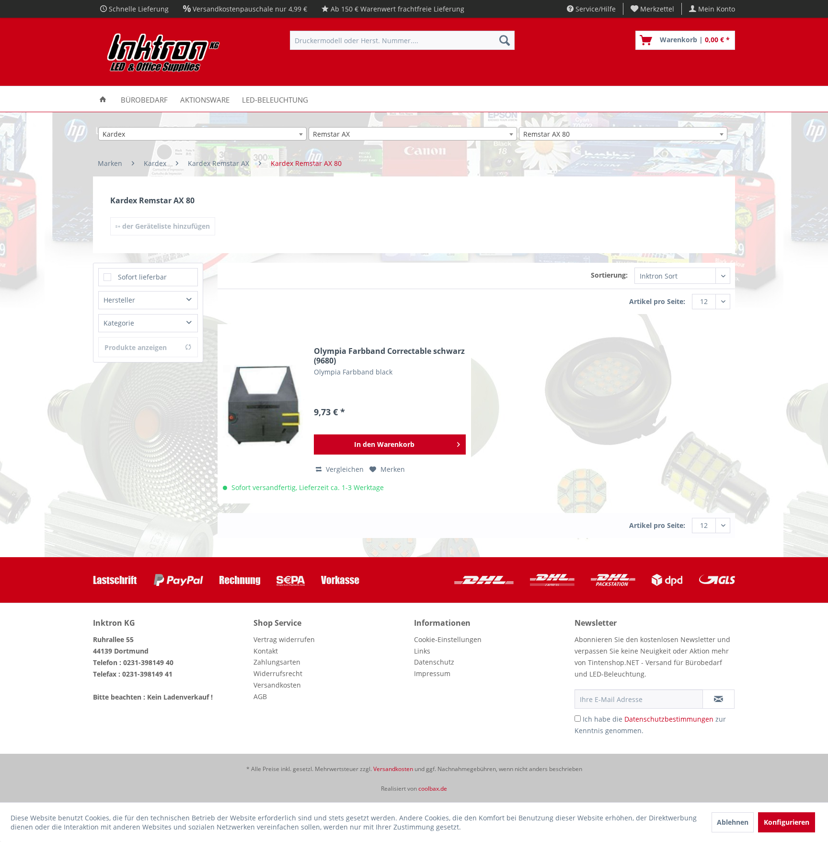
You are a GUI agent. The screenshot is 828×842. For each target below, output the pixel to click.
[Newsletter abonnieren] (718, 699)
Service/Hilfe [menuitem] (595, 8)
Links (422, 650)
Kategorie (119, 322)
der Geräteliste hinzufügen (165, 226)
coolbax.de (432, 788)
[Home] (103, 99)
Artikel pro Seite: (657, 301)
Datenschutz (434, 662)
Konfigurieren (786, 822)
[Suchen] (504, 40)
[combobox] (202, 133)
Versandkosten (277, 685)
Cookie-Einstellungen (448, 639)
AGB (260, 696)
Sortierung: (609, 275)
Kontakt (265, 650)
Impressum (432, 673)
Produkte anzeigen (135, 347)
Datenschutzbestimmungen (668, 719)
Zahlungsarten (276, 662)
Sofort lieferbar (142, 276)
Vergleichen (344, 469)
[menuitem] (652, 9)
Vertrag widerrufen (284, 639)
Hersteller (119, 299)
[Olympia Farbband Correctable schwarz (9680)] (263, 405)
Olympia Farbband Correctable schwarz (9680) (389, 355)
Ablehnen (732, 822)
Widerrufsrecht (277, 673)
